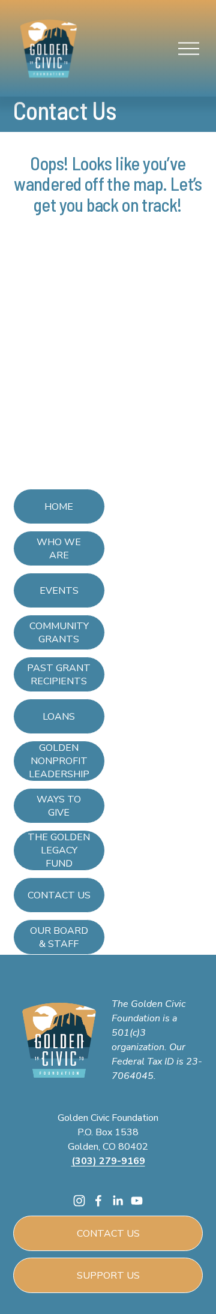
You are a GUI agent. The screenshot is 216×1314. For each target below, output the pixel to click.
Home (58, 506)
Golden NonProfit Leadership (59, 761)
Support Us (108, 1275)
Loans (59, 716)
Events (59, 590)
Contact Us (59, 895)
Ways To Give (59, 806)
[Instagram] (79, 1201)
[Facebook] (98, 1201)
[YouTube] (137, 1201)
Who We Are (59, 549)
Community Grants (59, 633)
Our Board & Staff (59, 937)
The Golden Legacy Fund (59, 850)
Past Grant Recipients (59, 674)
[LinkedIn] (118, 1201)
